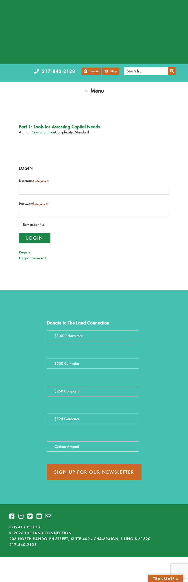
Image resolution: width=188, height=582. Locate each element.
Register (25, 252)
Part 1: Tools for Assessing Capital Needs (59, 126)
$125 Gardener (66, 418)
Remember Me (34, 224)
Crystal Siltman (43, 132)
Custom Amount (66, 446)
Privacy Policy (25, 527)
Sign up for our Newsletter (94, 472)
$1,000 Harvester (68, 335)
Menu (97, 90)
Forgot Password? (32, 258)
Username (33, 180)
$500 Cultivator (66, 363)
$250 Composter (67, 391)
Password (33, 203)
